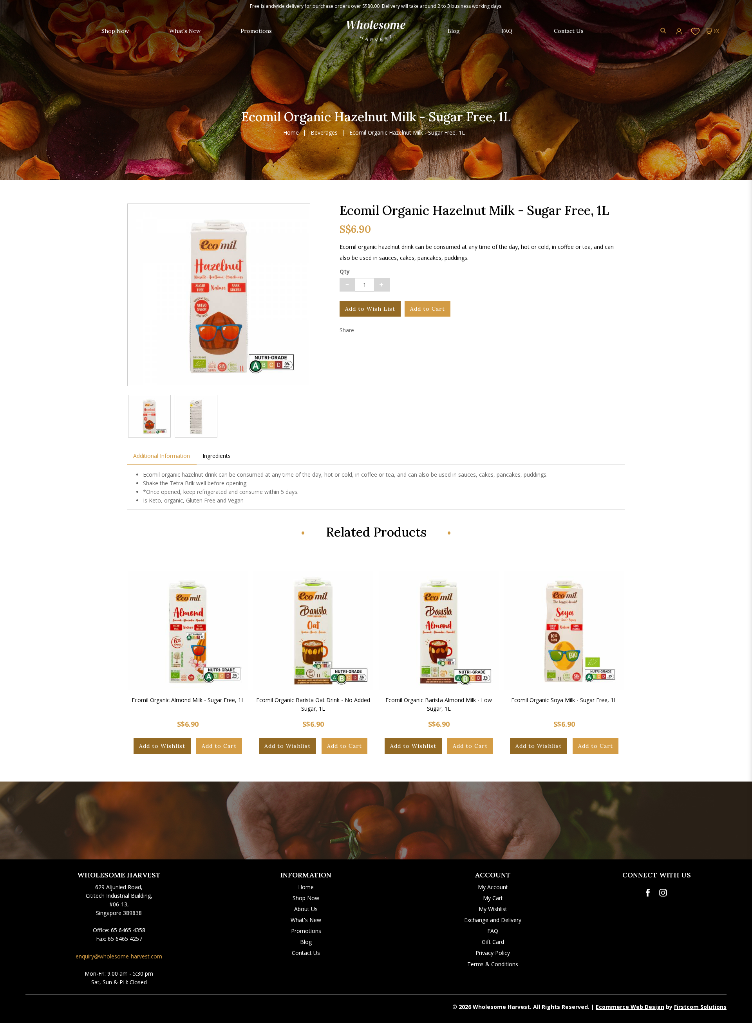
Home (291, 133)
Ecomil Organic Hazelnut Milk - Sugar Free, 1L (407, 133)
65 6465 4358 (128, 930)
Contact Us (306, 952)
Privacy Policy (492, 952)
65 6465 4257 (125, 938)
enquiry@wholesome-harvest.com (119, 956)
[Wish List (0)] (695, 30)
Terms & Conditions (492, 964)
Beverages (324, 133)
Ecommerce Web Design (630, 1006)
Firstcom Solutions (700, 1006)
